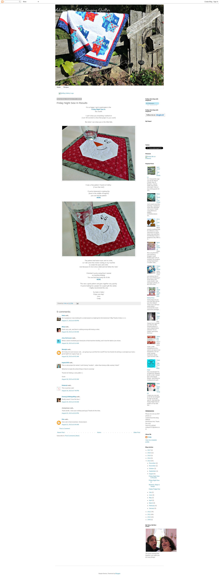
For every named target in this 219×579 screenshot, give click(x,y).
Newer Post (60, 432)
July (150, 492)
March (151, 503)
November (152, 466)
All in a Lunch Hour (158, 222)
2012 (149, 512)
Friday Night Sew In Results (154, 477)
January (151, 508)
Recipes (66, 87)
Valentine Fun (158, 338)
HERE (99, 197)
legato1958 (65, 362)
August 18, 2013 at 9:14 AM (70, 343)
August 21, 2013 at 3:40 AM (70, 424)
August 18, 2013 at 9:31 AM (70, 356)
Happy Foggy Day (154, 489)
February (152, 505)
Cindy (149, 437)
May (150, 497)
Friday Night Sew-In (158, 316)
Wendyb (64, 349)
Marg (63, 327)
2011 (149, 514)
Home (59, 87)
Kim (63, 419)
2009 (149, 519)
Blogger (117, 573)
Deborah (64, 385)
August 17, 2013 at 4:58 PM (70, 320)
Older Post (137, 432)
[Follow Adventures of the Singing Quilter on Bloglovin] (152, 105)
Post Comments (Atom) (72, 436)
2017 (149, 450)
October (151, 468)
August (151, 474)
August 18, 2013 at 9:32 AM (70, 379)
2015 (149, 455)
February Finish (158, 267)
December (152, 463)
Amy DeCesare (67, 338)
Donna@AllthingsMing (69, 397)
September (152, 471)
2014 (149, 458)
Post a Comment (65, 428)
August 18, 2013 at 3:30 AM (70, 332)
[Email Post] (77, 303)
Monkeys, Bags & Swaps (154, 485)
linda (63, 315)
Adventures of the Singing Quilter (82, 10)
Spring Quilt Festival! (158, 246)
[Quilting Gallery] (66, 93)
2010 (149, 517)
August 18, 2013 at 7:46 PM (70, 390)
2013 (149, 461)
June (151, 495)
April (150, 500)
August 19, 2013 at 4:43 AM (70, 402)
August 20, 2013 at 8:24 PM (70, 413)
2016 (149, 453)
